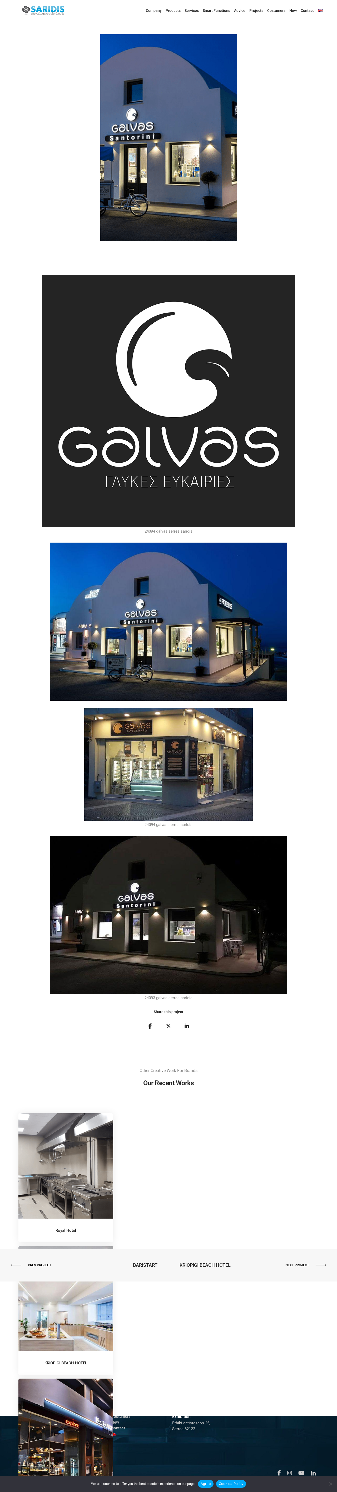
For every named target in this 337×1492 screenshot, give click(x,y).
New (293, 10)
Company (154, 10)
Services (192, 10)
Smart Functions (216, 10)
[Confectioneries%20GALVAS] (150, 1026)
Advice (239, 10)
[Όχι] (330, 1483)
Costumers (276, 10)
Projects (256, 10)
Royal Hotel (66, 1230)
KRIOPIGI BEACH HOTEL (65, 1363)
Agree (206, 1483)
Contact (307, 10)
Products (173, 10)
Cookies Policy (231, 1483)
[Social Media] (279, 1472)
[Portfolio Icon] (66, 1170)
